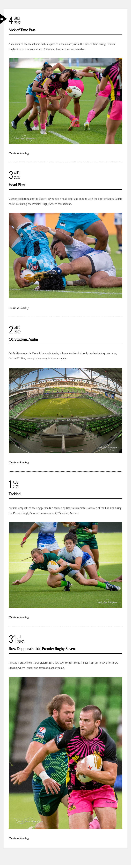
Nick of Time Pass (22, 30)
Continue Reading (19, 153)
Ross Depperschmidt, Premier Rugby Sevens (42, 648)
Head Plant (17, 184)
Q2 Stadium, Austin (23, 339)
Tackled (14, 493)
